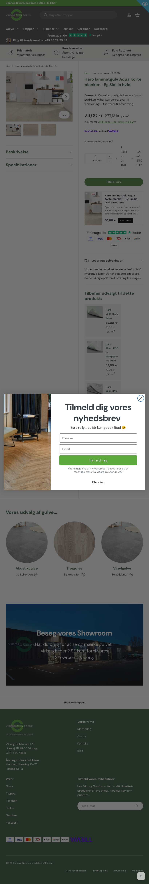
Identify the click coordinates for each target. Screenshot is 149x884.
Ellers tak (98, 482)
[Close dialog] (141, 398)
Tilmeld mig (98, 460)
